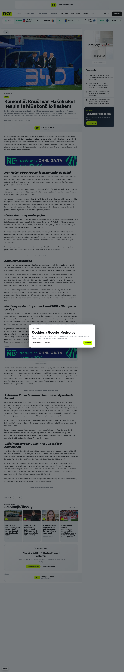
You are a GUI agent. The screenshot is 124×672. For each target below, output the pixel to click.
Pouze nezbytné (37, 342)
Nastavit (47, 342)
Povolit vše (88, 342)
